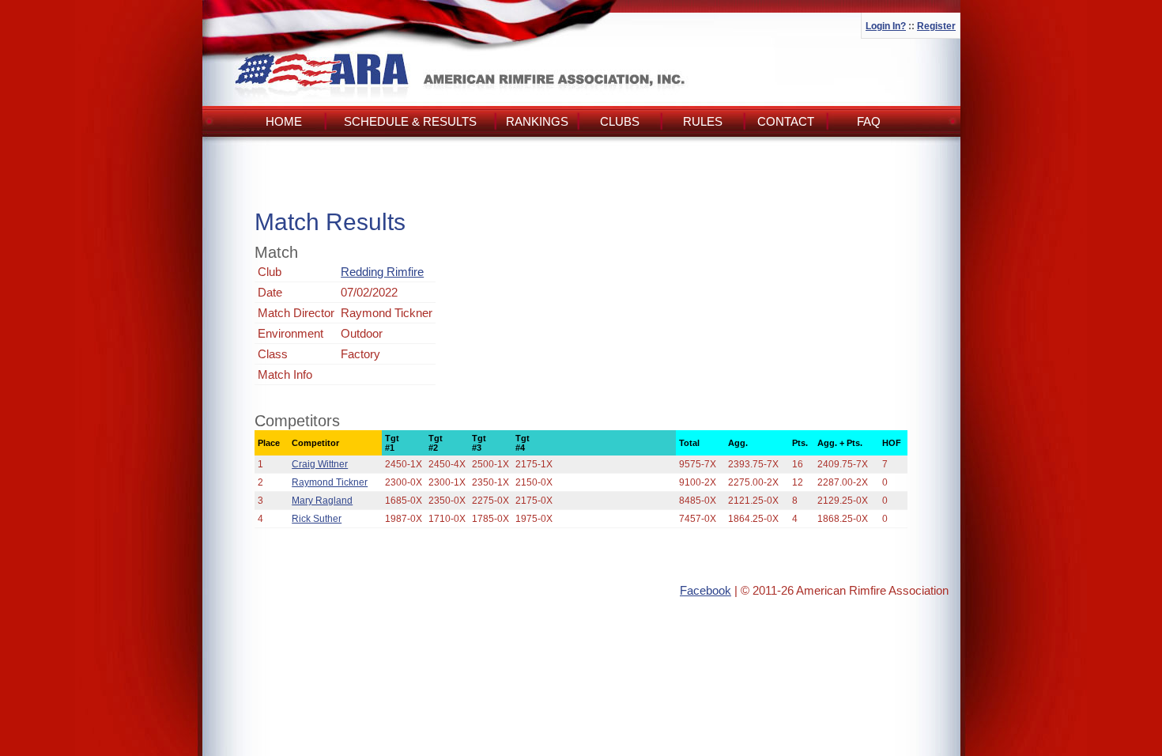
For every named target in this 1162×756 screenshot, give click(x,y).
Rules (702, 121)
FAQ (869, 121)
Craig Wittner (320, 464)
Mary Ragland (322, 500)
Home (284, 121)
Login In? (886, 26)
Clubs (619, 121)
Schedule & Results (410, 121)
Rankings (537, 121)
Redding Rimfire (382, 271)
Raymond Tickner (330, 482)
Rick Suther (316, 518)
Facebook (705, 590)
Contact (785, 121)
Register (936, 26)
